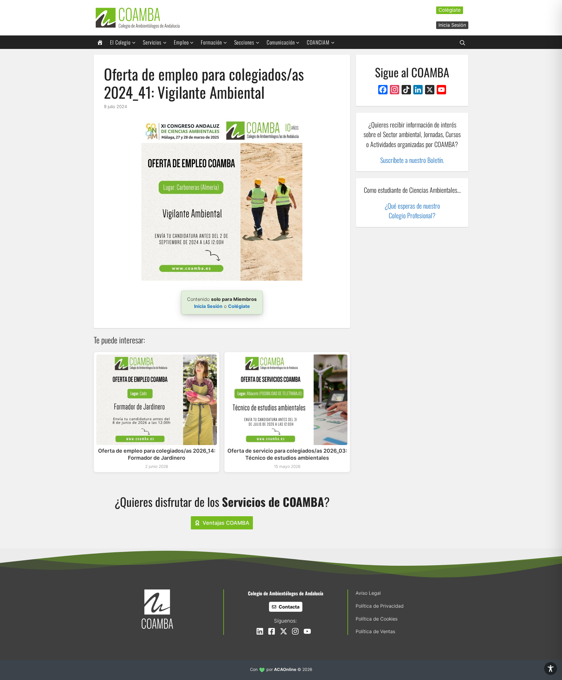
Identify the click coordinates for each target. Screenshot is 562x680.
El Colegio (120, 42)
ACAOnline (285, 669)
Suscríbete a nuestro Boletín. (412, 160)
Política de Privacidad (380, 606)
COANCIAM (318, 42)
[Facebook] (383, 90)
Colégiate (449, 10)
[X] (430, 90)
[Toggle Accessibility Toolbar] (551, 669)
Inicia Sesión (452, 25)
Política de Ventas (375, 631)
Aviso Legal (368, 593)
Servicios (152, 42)
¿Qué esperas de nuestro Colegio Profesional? (412, 210)
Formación (211, 42)
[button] (462, 42)
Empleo (181, 42)
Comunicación (281, 42)
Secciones (244, 42)
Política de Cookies (376, 619)
